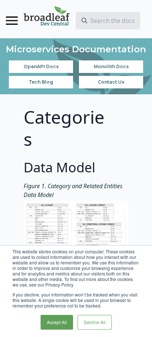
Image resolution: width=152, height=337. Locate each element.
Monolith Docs (111, 66)
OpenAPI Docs (41, 66)
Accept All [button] (57, 322)
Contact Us (111, 82)
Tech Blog (41, 82)
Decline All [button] (95, 322)
